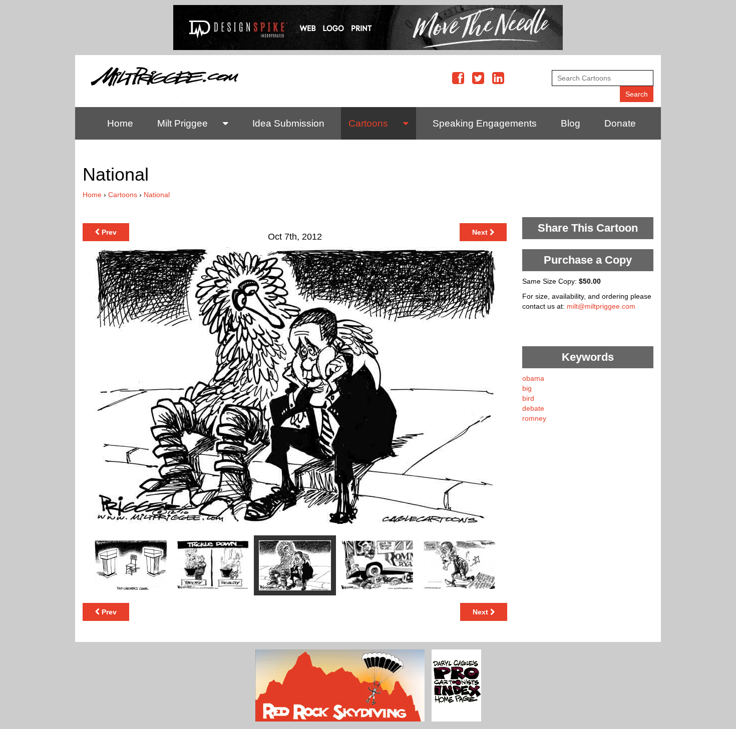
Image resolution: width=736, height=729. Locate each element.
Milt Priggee (182, 123)
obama (533, 378)
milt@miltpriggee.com (601, 306)
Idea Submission (288, 123)
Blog (570, 123)
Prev (108, 232)
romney (534, 418)
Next (481, 232)
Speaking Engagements (485, 123)
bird (528, 398)
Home (120, 123)
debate (533, 408)
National (157, 195)
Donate (620, 123)
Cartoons (368, 123)
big (527, 388)
